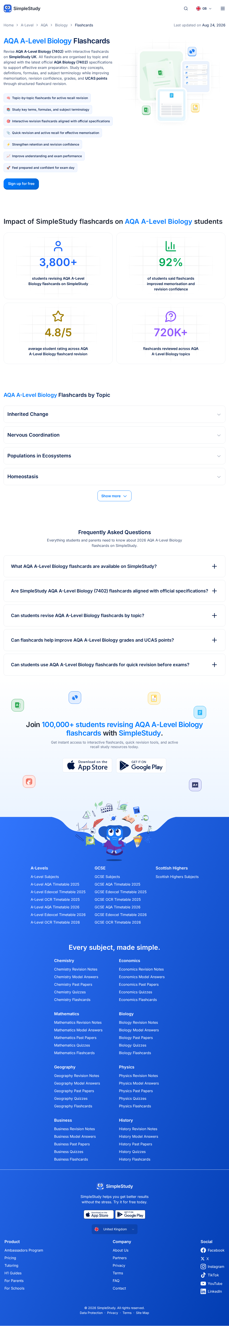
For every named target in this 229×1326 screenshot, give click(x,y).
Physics (126, 1067)
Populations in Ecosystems (39, 456)
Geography (65, 1067)
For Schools (14, 1288)
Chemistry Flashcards (72, 999)
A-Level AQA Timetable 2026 (55, 907)
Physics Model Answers (139, 1083)
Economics (129, 960)
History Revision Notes (138, 1129)
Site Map (142, 1313)
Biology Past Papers (136, 1037)
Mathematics (66, 1014)
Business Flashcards (71, 1159)
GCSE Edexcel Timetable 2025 (121, 892)
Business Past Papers (72, 1144)
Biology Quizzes (132, 1045)
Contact (119, 1288)
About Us (120, 1250)
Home (9, 25)
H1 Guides (12, 1273)
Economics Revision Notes (141, 969)
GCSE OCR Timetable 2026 (118, 922)
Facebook (216, 1250)
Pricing (10, 1258)
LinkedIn (215, 1291)
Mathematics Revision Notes (78, 1022)
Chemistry (64, 960)
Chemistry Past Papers (73, 984)
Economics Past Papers (139, 984)
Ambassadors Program (23, 1250)
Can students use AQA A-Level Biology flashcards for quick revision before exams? (100, 664)
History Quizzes (132, 1151)
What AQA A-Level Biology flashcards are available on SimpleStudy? (84, 566)
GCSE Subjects (107, 876)
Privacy (119, 1265)
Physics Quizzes (132, 1098)
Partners (120, 1258)
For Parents (13, 1280)
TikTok (213, 1275)
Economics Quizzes (135, 992)
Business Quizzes (68, 1151)
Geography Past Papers (74, 1091)
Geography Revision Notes (76, 1075)
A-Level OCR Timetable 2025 (55, 899)
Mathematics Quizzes (72, 1045)
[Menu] (222, 8)
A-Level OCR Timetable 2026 (55, 922)
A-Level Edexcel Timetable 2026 (58, 914)
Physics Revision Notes (138, 1075)
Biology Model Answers (139, 1030)
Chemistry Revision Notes (75, 969)
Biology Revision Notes (138, 1022)
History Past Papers (135, 1144)
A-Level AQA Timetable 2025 (55, 884)
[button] (114, 414)
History (126, 1120)
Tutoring (11, 1265)
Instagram (216, 1266)
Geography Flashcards (73, 1106)
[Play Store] (141, 765)
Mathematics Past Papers (75, 1037)
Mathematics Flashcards (74, 1053)
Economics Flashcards (138, 999)
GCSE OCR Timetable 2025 (118, 899)
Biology (61, 25)
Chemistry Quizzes (70, 992)
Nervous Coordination (33, 435)
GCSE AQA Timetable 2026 (117, 907)
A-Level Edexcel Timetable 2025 (58, 892)
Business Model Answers (75, 1136)
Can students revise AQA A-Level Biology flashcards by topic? (77, 615)
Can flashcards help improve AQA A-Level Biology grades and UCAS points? (92, 640)
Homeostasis (22, 476)
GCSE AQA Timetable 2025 (117, 884)
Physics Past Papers (136, 1091)
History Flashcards (134, 1159)
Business (63, 1120)
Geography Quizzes (70, 1098)
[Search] (186, 8)
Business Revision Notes (74, 1129)
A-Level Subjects (45, 876)
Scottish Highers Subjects (177, 876)
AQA (44, 25)
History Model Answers (138, 1136)
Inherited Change (27, 414)
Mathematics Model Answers (78, 1030)
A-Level (27, 25)
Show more (111, 496)
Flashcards (84, 25)
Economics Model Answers (142, 977)
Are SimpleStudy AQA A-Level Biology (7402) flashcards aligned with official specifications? (109, 591)
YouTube (215, 1283)
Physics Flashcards (135, 1106)
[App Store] (87, 765)
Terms (118, 1273)
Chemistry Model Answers (76, 977)
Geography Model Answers (77, 1083)
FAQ (116, 1280)
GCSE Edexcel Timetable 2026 (121, 914)
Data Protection (91, 1313)
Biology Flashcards (135, 1053)
